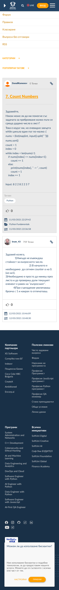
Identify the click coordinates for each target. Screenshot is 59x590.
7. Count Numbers (22, 97)
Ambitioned (11, 387)
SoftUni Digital (39, 436)
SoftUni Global (39, 461)
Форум (6, 14)
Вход (43, 6)
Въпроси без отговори (15, 37)
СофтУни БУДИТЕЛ (42, 451)
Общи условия (39, 407)
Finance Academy (41, 466)
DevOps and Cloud (14, 471)
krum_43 (16, 242)
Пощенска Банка (14, 369)
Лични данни (39, 412)
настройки (20, 579)
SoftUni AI (37, 446)
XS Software (11, 354)
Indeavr (8, 364)
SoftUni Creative (40, 441)
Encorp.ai (9, 392)
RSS (4, 44)
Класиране (8, 29)
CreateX (9, 382)
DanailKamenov (19, 83)
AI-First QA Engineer (15, 507)
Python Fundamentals (19, 224)
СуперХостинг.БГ (14, 359)
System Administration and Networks (14, 435)
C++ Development (14, 443)
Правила (7, 22)
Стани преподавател (43, 402)
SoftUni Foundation (42, 456)
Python (10, 201)
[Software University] (13, 6)
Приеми (37, 579)
